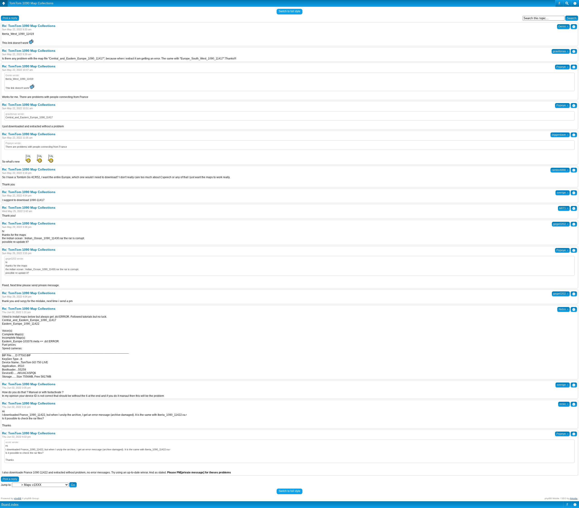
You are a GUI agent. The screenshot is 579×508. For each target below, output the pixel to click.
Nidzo (563, 309)
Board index (10, 504)
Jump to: (6, 485)
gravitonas (560, 51)
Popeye (562, 67)
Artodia (573, 498)
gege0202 (560, 224)
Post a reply (10, 18)
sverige (562, 192)
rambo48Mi (560, 170)
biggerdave (560, 134)
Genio (563, 26)
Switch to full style (289, 11)
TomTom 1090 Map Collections (31, 3)
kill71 (563, 208)
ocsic (564, 404)
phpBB (17, 498)
